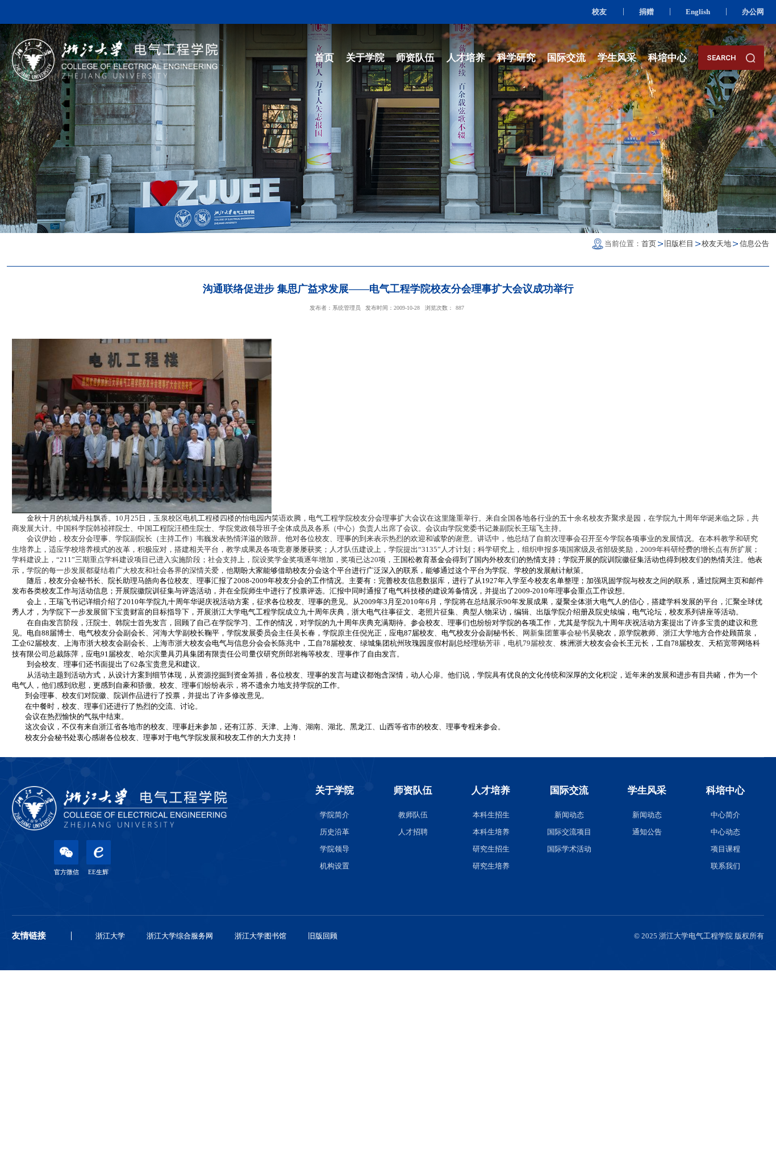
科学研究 (516, 57)
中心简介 (725, 815)
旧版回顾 (322, 936)
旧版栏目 (679, 243)
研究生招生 (491, 849)
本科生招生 (491, 815)
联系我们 (725, 866)
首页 (324, 57)
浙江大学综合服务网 (180, 936)
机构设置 (334, 866)
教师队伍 (413, 815)
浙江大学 (110, 936)
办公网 (753, 11)
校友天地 (716, 243)
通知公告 (647, 832)
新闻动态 (569, 815)
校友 (599, 11)
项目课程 (725, 849)
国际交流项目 (569, 832)
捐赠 (646, 11)
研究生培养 (491, 866)
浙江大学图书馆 (260, 936)
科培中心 (667, 57)
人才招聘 (413, 832)
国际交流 (566, 57)
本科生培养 (491, 832)
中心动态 (725, 832)
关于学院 (365, 57)
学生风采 (617, 57)
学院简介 (334, 815)
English (698, 11)
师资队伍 (415, 57)
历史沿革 (334, 832)
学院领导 (334, 849)
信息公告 (754, 243)
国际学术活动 (569, 849)
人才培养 (466, 57)
